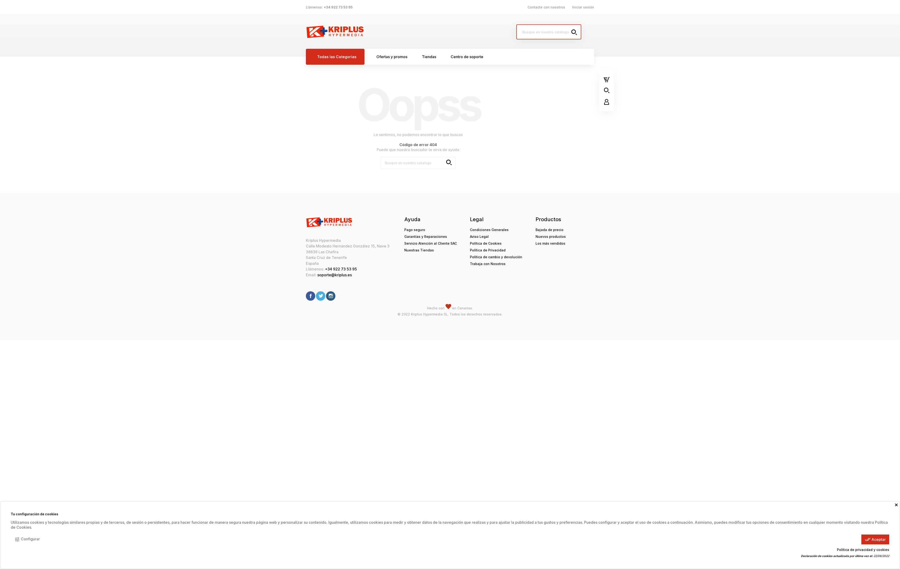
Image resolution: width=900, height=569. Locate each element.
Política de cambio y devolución (496, 257)
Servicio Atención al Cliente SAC (430, 243)
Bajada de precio (549, 230)
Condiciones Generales (489, 230)
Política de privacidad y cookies (863, 550)
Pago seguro (414, 230)
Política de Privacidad (488, 250)
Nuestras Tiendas (419, 250)
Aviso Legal (479, 237)
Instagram (330, 296)
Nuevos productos (551, 237)
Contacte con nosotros (546, 7)
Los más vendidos (550, 243)
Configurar (27, 539)
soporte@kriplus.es (334, 275)
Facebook (310, 296)
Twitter (320, 296)
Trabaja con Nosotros (488, 264)
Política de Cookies (486, 243)
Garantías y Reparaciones (425, 237)
